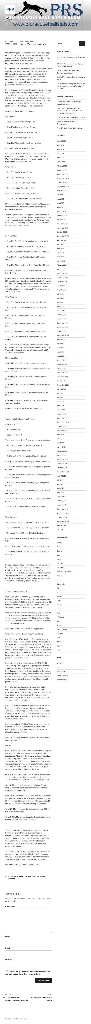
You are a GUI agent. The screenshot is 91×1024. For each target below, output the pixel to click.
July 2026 (60, 145)
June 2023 (60, 298)
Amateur (60, 543)
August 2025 (61, 191)
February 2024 (62, 265)
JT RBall (59, 101)
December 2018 (62, 509)
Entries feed (61, 671)
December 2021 (62, 372)
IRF (29, 877)
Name (8, 937)
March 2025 (61, 211)
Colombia (60, 563)
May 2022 (60, 352)
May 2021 (60, 401)
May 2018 (60, 530)
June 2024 (60, 249)
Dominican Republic (64, 572)
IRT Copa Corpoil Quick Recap (71, 128)
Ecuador (60, 580)
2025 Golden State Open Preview (73, 117)
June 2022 (60, 348)
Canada (59, 551)
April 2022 (60, 356)
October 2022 (62, 331)
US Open (60, 633)
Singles (12, 878)
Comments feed (62, 676)
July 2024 (60, 244)
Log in (59, 667)
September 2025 (63, 187)
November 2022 (62, 327)
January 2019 (61, 505)
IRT (58, 592)
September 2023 (63, 286)
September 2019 (63, 472)
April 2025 (60, 207)
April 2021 (60, 406)
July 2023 (60, 294)
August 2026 (61, 141)
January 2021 (61, 414)
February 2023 (62, 315)
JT (57, 117)
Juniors (35, 877)
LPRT (59, 600)
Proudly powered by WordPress (16, 1019)
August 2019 (61, 476)
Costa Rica (60, 567)
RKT (58, 621)
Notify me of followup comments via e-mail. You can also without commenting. (27, 972)
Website (9, 960)
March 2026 (61, 162)
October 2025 (62, 182)
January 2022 (61, 368)
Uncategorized (62, 629)
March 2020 (61, 447)
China (59, 559)
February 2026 (62, 166)
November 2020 (63, 422)
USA (58, 638)
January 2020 (62, 455)
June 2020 (60, 434)
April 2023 (60, 306)
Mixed (42, 877)
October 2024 (62, 232)
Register (60, 663)
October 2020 (62, 426)
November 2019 (62, 463)
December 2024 (62, 224)
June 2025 (60, 199)
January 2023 (61, 319)
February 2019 (62, 501)
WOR (59, 642)
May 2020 (60, 439)
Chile (58, 555)
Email (8, 948)
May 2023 (60, 302)
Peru (58, 613)
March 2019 (61, 497)
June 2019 (60, 484)
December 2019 (62, 459)
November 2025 (63, 178)
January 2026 (61, 170)
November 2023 (63, 277)
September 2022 (63, 335)
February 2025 (62, 215)
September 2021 (63, 385)
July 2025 (60, 195)
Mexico (59, 605)
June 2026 (60, 149)
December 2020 (63, 418)
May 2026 (60, 153)
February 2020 (62, 451)
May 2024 (60, 253)
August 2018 (61, 525)
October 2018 (62, 517)
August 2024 (61, 240)
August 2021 (61, 389)
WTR (58, 650)
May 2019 (60, 488)
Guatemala (22, 877)
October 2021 (62, 381)
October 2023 (62, 282)
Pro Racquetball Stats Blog (42, 17)
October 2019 (62, 468)
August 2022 (61, 339)
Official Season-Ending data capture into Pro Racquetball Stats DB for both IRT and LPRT (71, 86)
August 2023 (61, 290)
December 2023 (62, 273)
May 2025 (60, 203)
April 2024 (60, 257)
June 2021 (60, 397)
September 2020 (63, 430)
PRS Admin (61, 617)
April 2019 (60, 492)
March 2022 (61, 360)
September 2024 (63, 236)
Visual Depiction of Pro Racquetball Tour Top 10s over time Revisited (70, 110)
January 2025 (61, 220)
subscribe (17, 974)
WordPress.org (62, 680)
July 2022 (60, 344)
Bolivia (59, 547)
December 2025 (62, 174)
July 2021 (60, 393)
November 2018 (62, 513)
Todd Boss (30, 41)
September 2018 (63, 521)
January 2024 (61, 269)
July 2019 (60, 480)
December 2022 (62, 323)
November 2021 (62, 377)
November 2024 (63, 228)
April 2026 (60, 158)
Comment (10, 906)
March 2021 (61, 410)
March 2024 (61, 261)
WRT (58, 646)
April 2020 (60, 443)
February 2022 (62, 364)
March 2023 (61, 310)
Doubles (12, 877)
